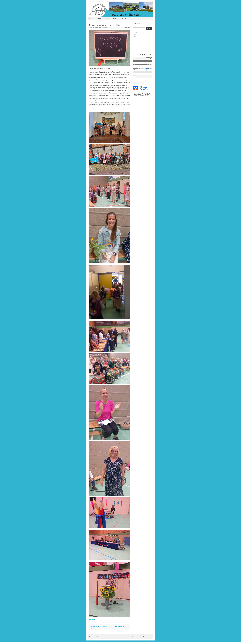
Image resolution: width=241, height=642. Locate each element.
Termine (134, 34)
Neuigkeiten (92, 619)
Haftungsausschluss (147, 636)
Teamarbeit (107, 18)
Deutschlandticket (136, 47)
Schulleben (124, 18)
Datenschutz (134, 636)
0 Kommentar (127, 27)
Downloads (135, 49)
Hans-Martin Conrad (96, 27)
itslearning (135, 44)
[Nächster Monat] (150, 54)
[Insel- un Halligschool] (120, 17)
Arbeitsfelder (115, 18)
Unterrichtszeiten (136, 42)
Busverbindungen (136, 38)
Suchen (134, 26)
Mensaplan (135, 40)
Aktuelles (135, 32)
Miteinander (99, 18)
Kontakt (134, 36)
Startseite (91, 18)
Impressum (140, 636)
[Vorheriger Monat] (134, 54)
